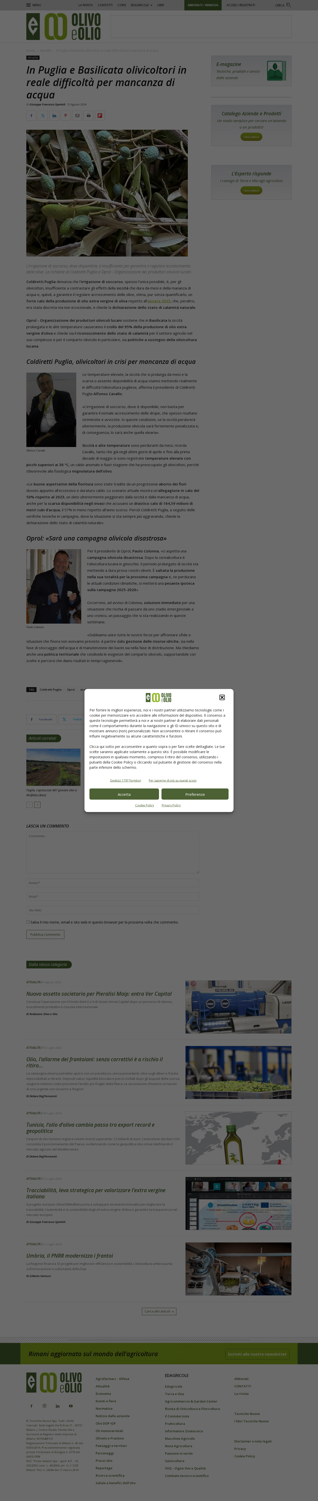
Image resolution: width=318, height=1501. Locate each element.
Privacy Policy (171, 805)
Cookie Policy (144, 805)
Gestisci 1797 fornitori (125, 780)
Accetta (124, 794)
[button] (222, 697)
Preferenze (195, 794)
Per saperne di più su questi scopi (173, 780)
